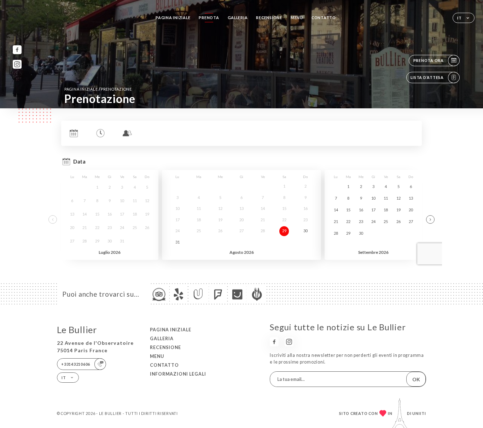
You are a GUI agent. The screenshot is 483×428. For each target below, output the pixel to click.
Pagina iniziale (173, 17)
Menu (297, 17)
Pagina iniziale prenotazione (98, 89)
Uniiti (419, 413)
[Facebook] (17, 49)
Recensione (269, 17)
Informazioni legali (178, 374)
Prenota (209, 17)
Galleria (238, 17)
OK (416, 379)
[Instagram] (17, 64)
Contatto (324, 17)
